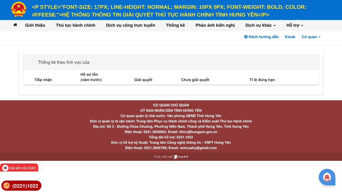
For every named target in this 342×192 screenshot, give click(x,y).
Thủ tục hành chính (75, 25)
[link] (21, 185)
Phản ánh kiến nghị (215, 25)
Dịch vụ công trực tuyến (130, 25)
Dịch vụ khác (259, 25)
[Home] (15, 24)
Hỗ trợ (293, 25)
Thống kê (175, 25)
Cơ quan (310, 36)
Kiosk (290, 36)
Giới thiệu (35, 25)
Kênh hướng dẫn (263, 36)
